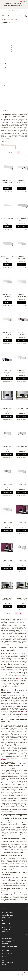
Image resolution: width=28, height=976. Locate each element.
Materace (4, 103)
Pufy (3, 89)
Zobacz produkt (21, 226)
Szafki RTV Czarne (9, 35)
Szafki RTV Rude (9, 43)
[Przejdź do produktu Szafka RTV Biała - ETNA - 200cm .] (22, 281)
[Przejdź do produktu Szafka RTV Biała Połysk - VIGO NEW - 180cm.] (7, 547)
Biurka (3, 71)
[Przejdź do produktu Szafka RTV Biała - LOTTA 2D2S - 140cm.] (22, 585)
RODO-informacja (6, 941)
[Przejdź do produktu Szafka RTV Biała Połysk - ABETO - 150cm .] (7, 471)
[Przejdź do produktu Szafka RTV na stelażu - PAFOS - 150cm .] (22, 433)
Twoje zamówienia (6, 927)
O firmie (4, 960)
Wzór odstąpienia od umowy (9, 914)
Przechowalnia (5, 931)
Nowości (4, 105)
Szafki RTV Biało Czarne (10, 57)
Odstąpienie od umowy (7, 915)
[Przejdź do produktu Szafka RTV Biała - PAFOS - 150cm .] (7, 433)
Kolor (17, 19)
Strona (10, 152)
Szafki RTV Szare (9, 53)
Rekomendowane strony (8, 940)
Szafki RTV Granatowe (10, 41)
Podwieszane (7, 61)
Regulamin (4, 919)
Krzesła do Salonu (6, 95)
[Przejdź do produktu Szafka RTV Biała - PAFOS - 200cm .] (22, 357)
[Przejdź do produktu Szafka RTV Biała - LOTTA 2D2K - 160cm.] (7, 585)
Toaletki (4, 83)
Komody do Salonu (6, 65)
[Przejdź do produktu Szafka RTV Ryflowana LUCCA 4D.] (22, 205)
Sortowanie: (4, 144)
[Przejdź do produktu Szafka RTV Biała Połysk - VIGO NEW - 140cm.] (22, 509)
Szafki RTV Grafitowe (10, 55)
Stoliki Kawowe (5, 77)
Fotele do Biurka (6, 97)
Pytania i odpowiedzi (7, 917)
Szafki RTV (12, 19)
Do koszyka (7, 188)
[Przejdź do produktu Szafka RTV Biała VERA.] (7, 205)
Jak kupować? (5, 943)
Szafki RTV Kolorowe (10, 59)
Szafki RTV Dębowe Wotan (11, 45)
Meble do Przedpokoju (7, 99)
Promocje (4, 107)
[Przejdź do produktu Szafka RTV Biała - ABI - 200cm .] (7, 243)
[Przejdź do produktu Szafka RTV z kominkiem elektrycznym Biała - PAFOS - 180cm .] (7, 357)
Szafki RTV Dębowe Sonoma (12, 49)
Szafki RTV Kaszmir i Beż (11, 37)
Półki (3, 79)
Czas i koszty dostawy (7, 952)
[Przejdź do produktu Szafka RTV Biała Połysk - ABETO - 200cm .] (22, 471)
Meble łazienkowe (6, 101)
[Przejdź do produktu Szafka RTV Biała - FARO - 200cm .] (7, 319)
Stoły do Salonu (6, 93)
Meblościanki (5, 75)
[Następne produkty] (16, 613)
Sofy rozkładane (6, 87)
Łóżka (3, 73)
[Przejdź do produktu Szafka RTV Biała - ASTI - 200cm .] (22, 243)
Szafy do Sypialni (6, 85)
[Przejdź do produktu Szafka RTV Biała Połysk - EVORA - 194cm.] (7, 509)
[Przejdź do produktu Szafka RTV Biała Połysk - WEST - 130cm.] (22, 547)
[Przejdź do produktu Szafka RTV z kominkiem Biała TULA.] (22, 319)
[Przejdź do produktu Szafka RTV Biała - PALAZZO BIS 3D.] (7, 167)
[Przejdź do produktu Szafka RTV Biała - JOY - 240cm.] (22, 395)
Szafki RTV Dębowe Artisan (11, 47)
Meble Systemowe (6, 25)
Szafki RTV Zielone (9, 39)
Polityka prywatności (7, 938)
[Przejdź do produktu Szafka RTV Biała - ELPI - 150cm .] (7, 395)
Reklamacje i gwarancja (7, 912)
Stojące (5, 63)
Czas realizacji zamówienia (8, 953)
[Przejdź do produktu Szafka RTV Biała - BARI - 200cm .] (7, 281)
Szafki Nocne (5, 81)
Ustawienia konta (6, 929)
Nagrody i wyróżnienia (7, 962)
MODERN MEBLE (15, 11)
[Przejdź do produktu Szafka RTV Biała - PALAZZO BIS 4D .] (22, 167)
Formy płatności (6, 950)
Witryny (4, 67)
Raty (3, 920)
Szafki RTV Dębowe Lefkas (11, 51)
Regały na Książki (6, 69)
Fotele (3, 91)
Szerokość (6, 29)
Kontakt (4, 964)
